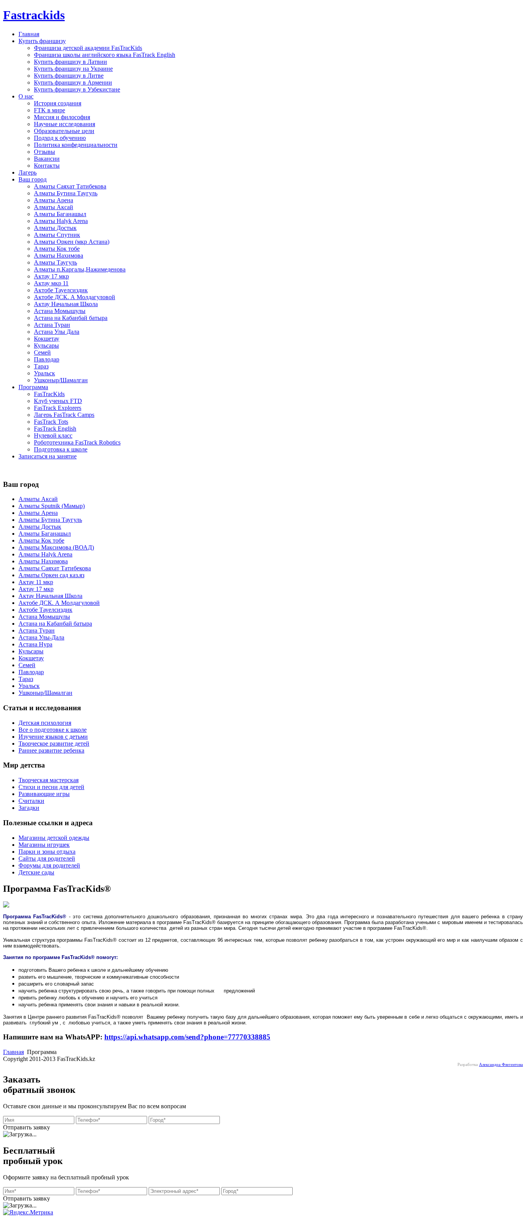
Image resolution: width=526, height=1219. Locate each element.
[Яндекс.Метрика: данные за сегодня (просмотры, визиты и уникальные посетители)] (28, 1212)
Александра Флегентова (501, 1064)
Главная (13, 1052)
